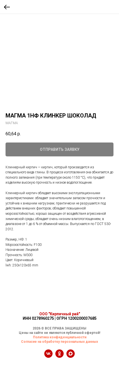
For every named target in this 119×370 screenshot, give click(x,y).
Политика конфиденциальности (59, 337)
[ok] (59, 356)
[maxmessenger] (70, 356)
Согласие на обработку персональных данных (59, 342)
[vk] (48, 356)
